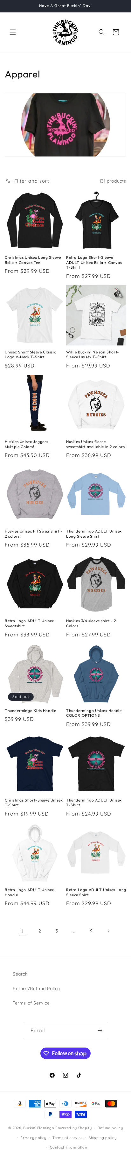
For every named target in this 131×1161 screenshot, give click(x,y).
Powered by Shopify (73, 1128)
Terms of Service (31, 1003)
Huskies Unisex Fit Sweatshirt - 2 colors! (34, 534)
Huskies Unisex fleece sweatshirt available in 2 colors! (96, 444)
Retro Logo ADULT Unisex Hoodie (29, 892)
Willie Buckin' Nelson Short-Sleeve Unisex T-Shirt (92, 354)
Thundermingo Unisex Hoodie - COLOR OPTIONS (95, 713)
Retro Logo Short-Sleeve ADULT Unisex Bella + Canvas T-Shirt (94, 262)
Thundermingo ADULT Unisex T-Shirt (94, 803)
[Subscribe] (100, 1030)
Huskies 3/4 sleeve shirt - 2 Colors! (91, 623)
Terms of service (67, 1138)
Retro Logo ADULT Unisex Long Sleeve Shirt (96, 892)
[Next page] (108, 931)
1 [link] (23, 931)
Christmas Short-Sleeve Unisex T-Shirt (34, 803)
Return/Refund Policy (36, 988)
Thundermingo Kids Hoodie (30, 710)
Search (20, 974)
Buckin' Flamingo (38, 1128)
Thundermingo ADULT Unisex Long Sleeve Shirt (94, 534)
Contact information (68, 1147)
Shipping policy (103, 1138)
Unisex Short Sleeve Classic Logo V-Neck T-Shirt (30, 354)
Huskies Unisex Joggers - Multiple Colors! (28, 444)
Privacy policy (33, 1138)
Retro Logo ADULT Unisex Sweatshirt (29, 623)
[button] (13, 32)
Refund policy (110, 1128)
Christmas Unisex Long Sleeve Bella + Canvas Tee (33, 260)
